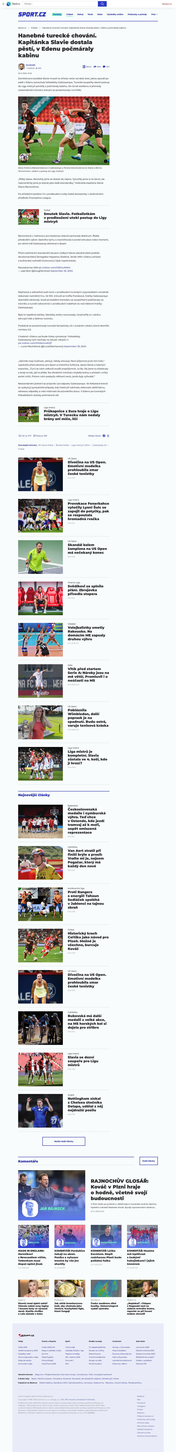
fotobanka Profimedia (86, 1400)
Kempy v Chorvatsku (121, 1347)
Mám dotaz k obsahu (145, 1426)
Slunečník (67, 1379)
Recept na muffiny (96, 1350)
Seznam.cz (167, 4)
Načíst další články (63, 1141)
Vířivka (116, 1379)
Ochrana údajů (143, 1423)
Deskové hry (99, 1383)
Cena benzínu (82, 1374)
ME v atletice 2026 (72, 1357)
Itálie (70, 665)
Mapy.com (39, 1374)
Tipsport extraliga (72, 1354)
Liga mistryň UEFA (81, 445)
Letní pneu (88, 1383)
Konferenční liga (76, 888)
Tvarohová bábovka (97, 1357)
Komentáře (28, 1161)
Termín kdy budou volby (28, 1357)
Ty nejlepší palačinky (97, 1347)
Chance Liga (74, 583)
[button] (63, 130)
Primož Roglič (47, 1360)
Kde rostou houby (68, 1374)
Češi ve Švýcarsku (119, 1357)
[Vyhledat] (102, 4)
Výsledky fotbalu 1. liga (74, 1350)
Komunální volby (25, 1364)
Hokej (80, 14)
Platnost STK (141, 1364)
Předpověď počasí (52, 1374)
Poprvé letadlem (119, 1350)
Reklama (140, 1413)
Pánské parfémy (135, 1383)
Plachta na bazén (45, 1379)
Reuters (72, 1400)
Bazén (34, 1379)
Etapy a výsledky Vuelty (51, 1350)
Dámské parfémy (76, 1383)
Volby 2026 (22, 1347)
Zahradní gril (107, 1379)
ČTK (62, 1400)
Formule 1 (69, 1360)
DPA (66, 1400)
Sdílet (99, 67)
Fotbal (69, 14)
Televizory (109, 1383)
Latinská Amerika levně (122, 1360)
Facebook (141, 1403)
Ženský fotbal (62, 445)
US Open (72, 458)
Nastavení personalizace (147, 1436)
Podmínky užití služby (146, 1419)
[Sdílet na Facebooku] (104, 435)
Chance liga (70, 1347)
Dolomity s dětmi (119, 1364)
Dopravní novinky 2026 (145, 1354)
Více (153, 14)
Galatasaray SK (99, 445)
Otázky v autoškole (144, 1360)
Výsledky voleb (24, 1354)
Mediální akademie (144, 1429)
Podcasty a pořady (137, 14)
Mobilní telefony (46, 1383)
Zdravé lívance (95, 1354)
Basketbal (73, 806)
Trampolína (57, 1379)
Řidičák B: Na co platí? (145, 1357)
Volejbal (72, 624)
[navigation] (3, 4)
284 (107, 67)
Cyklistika (72, 847)
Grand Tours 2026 (49, 1364)
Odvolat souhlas (143, 1433)
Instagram (141, 1406)
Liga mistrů (49, 407)
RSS (138, 1400)
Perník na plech (95, 1364)
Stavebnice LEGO (60, 1383)
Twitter (140, 1409)
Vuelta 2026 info (48, 1347)
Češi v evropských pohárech (100, 1374)
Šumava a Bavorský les (121, 1354)
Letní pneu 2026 (142, 1347)
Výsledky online (115, 14)
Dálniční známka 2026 (145, 1350)
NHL (67, 1364)
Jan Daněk (30, 65)
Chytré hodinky (120, 1383)
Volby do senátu (24, 1360)
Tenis (90, 14)
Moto (99, 14)
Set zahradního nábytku (91, 1379)
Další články (148, 1161)
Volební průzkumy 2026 (28, 1350)
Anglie (71, 1095)
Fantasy (57, 14)
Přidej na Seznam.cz (145, 1416)
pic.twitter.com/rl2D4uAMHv (54, 267)
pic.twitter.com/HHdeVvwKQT (35, 343)
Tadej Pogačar (47, 1357)
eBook (88, 67)
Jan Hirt (45, 1354)
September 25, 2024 (61, 271)
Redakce (140, 1396)
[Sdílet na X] (108, 435)
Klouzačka (76, 1379)
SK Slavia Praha (45, 445)
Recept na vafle (95, 1360)
